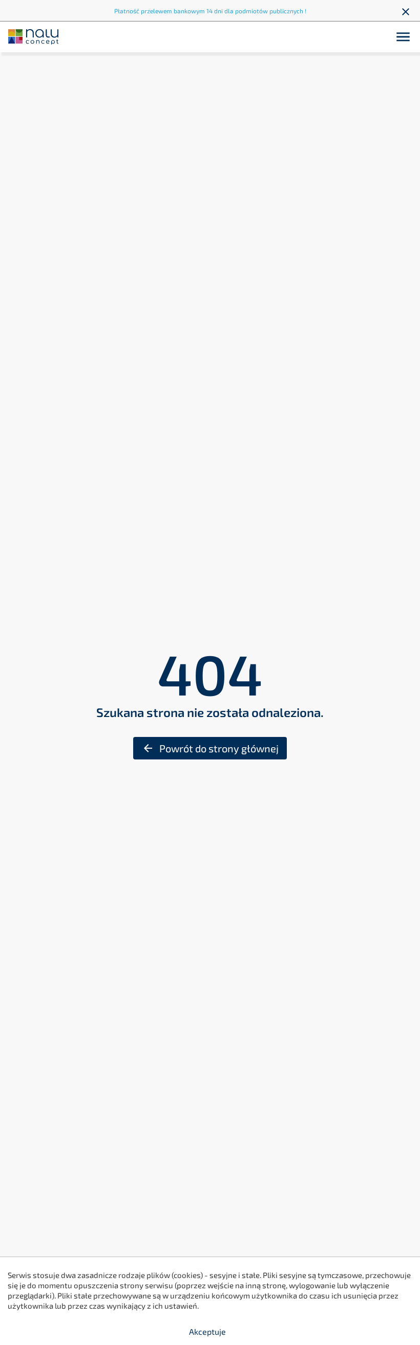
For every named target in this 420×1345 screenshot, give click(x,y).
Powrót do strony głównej (210, 748)
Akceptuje (207, 1331)
